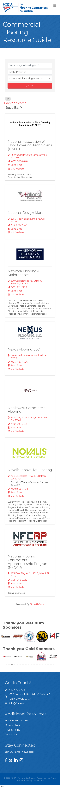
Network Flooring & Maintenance (24, 273)
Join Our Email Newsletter (19, 752)
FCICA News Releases (17, 720)
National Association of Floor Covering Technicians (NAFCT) (30, 145)
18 (53, 664)
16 (48, 664)
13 (39, 664)
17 (51, 664)
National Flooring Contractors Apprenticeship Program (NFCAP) (28, 561)
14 (42, 664)
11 (34, 664)
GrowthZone (37, 604)
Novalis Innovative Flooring (30, 470)
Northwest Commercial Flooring (27, 410)
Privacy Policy (12, 730)
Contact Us (11, 734)
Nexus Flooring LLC (24, 349)
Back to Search (15, 103)
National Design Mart (25, 213)
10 (31, 664)
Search (31, 85)
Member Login (13, 725)
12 (37, 664)
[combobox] (30, 72)
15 (45, 664)
